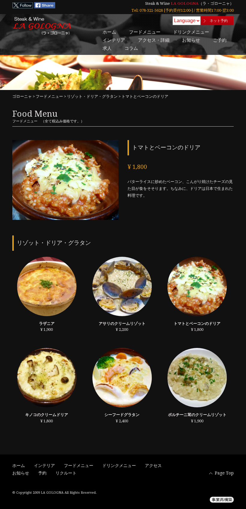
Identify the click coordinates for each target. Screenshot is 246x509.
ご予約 (219, 40)
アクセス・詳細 (154, 40)
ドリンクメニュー (191, 32)
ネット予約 (219, 21)
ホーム (109, 32)
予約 (42, 473)
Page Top (224, 473)
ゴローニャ (22, 96)
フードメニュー (144, 32)
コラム (131, 48)
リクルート (66, 473)
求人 (107, 48)
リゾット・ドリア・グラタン (92, 96)
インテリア (114, 40)
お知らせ (191, 40)
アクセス (153, 465)
